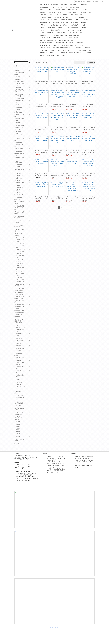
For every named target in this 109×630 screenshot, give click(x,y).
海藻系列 (18, 434)
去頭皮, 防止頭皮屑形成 (20, 371)
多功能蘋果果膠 (74, 22)
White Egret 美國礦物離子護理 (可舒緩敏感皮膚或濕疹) (19, 299)
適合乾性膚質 (19, 346)
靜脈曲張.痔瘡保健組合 (45, 17)
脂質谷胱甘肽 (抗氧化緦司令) (18, 95)
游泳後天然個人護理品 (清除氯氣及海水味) (73, 30)
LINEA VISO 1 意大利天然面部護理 (20, 267)
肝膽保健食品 (84, 9)
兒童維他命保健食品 (45, 22)
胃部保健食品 (52, 12)
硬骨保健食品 (54, 20)
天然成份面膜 (53, 52)
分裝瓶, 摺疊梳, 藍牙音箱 (53, 55)
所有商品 (42, 55)
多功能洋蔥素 (84, 22)
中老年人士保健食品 (72, 12)
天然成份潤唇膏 (88, 47)
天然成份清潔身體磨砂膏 (19, 409)
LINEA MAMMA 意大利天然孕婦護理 (20, 255)
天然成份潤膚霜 (18, 412)
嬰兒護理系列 (43, 35)
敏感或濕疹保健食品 (59, 17)
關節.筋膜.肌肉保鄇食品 (66, 20)
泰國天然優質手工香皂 (20, 334)
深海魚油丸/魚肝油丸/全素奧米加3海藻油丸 (19, 83)
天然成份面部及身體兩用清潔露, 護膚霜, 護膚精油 (19, 403)
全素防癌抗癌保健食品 (73, 9)
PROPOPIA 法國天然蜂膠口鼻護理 (48, 40)
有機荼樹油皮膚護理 (74, 35)
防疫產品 (16, 222)
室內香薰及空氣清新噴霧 (54, 30)
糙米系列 (18, 422)
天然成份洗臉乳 (77, 47)
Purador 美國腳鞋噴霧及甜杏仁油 (58, 35)
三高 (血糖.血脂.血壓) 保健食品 (78, 15)
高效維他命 (84, 4)
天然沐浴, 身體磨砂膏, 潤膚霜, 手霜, (61, 47)
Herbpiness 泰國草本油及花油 (69, 45)
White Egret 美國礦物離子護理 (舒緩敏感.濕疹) (52, 42)
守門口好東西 (54, 4)
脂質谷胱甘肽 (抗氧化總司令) (47, 9)
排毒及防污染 (19, 360)
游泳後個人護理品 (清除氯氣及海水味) (19, 207)
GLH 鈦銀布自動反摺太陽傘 (46, 32)
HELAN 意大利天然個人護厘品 (19, 234)
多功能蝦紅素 (63, 25)
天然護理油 (53, 50)
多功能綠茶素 (43, 25)
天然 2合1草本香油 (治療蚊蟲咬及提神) (82, 50)
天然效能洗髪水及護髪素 (19, 354)
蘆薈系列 (18, 429)
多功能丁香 (42, 27)
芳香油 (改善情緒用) (18, 392)
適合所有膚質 (19, 350)
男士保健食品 (87, 20)
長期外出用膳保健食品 (62, 7)
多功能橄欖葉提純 (53, 25)
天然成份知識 (87, 52)
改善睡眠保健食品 (74, 7)
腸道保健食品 (61, 12)
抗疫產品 (75, 32)
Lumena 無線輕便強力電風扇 (63, 32)
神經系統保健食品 (53, 15)
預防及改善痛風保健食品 (86, 12)
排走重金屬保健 (52, 27)
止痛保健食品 (43, 15)
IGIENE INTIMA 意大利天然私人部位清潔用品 (20, 261)
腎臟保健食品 (43, 12)
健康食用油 (85, 27)
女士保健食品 (78, 20)
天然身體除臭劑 (43, 50)
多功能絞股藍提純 (73, 25)
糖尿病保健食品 (64, 15)
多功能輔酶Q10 (85, 25)
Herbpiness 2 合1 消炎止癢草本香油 (20, 386)
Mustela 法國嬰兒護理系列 (71, 37)
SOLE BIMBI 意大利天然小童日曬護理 (20, 245)
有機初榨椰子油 (43, 52)
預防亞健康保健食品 (19, 158)
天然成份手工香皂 (84, 45)
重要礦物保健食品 (60, 9)
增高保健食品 (55, 22)
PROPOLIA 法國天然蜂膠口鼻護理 (19, 289)
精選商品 (16, 70)
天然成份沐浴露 (18, 341)
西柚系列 (18, 426)
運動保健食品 (61, 27)
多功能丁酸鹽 (64, 22)
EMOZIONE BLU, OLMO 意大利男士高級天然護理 (20, 279)
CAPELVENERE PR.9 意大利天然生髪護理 (20, 273)
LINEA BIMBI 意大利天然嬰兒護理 (20, 250)
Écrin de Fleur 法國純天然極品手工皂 (20, 329)
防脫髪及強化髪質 (20, 367)
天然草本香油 (18, 382)
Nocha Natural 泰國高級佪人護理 (75, 42)
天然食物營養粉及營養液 (73, 27)
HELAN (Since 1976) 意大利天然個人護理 (50, 37)
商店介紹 (63, 55)
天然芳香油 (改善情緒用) (64, 50)
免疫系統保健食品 (74, 4)
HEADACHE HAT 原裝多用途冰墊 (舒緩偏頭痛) (70, 52)
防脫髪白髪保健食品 (80, 17)
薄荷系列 (18, 436)
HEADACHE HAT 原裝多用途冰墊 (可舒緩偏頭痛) (18, 321)
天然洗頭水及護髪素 (45, 47)
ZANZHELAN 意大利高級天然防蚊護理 (20, 239)
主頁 (41, 4)
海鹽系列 (18, 431)
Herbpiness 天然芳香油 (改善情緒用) (20, 397)
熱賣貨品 (16, 419)
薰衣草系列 (19, 424)
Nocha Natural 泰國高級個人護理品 (19, 305)
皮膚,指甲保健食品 (44, 20)
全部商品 (38, 62)
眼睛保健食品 (69, 17)
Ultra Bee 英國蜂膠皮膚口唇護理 (67, 40)
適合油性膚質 (19, 343)
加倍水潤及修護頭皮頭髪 (20, 363)
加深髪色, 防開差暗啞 (20, 376)
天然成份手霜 (18, 417)
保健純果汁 (42, 30)
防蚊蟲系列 (83, 32)
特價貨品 (46, 4)
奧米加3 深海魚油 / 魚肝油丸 (47, 7)
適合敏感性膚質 (20, 348)
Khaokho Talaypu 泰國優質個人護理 (49, 45)
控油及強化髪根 (20, 358)
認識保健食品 (64, 4)
